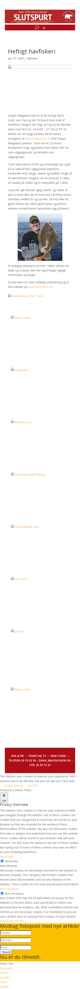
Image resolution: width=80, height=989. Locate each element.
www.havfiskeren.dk (37, 138)
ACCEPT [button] (33, 785)
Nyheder (32, 58)
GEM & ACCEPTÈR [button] (11, 921)
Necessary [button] (6, 856)
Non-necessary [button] (9, 889)
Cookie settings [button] (13, 785)
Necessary (11, 861)
